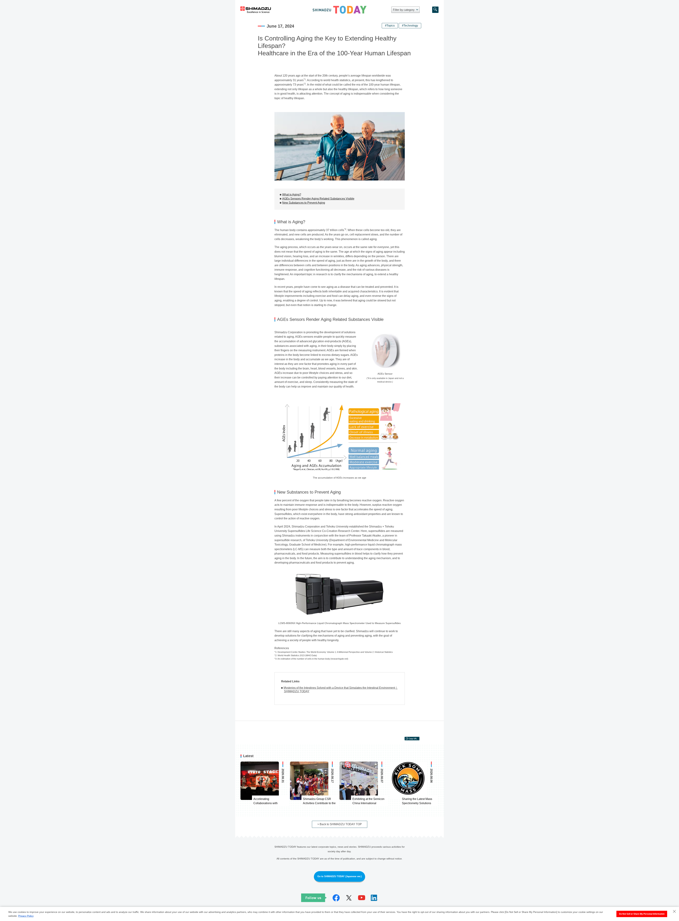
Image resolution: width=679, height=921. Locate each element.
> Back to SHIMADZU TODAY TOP (339, 824)
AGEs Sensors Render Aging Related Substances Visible (318, 198)
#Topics (390, 25)
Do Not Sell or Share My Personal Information (642, 914)
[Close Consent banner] (674, 911)
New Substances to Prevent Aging (303, 202)
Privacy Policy (26, 915)
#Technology (410, 25)
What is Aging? (291, 194)
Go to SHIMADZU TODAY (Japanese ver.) (339, 876)
